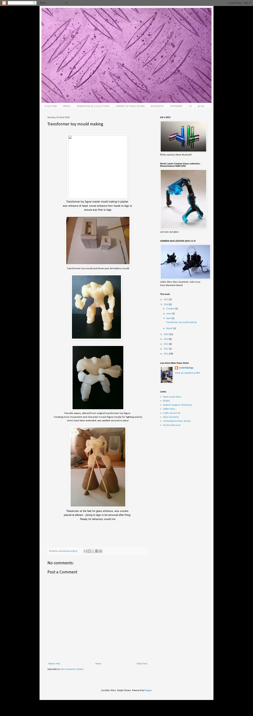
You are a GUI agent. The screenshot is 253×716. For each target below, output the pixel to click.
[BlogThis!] (89, 551)
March (169, 328)
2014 (166, 339)
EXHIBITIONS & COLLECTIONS (93, 106)
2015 (166, 334)
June (169, 314)
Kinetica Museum (172, 425)
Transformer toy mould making (181, 322)
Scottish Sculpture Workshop (177, 405)
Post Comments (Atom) (72, 669)
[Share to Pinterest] (101, 551)
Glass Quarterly (171, 417)
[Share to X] (93, 551)
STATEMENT (176, 106)
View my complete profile (187, 373)
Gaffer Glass (169, 409)
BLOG (201, 106)
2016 (166, 304)
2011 (166, 354)
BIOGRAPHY (157, 106)
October (170, 309)
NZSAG (166, 401)
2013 (166, 344)
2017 (166, 299)
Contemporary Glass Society (177, 421)
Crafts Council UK (171, 413)
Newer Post (54, 664)
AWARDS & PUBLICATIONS (130, 106)
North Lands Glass (172, 397)
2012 (166, 349)
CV (190, 106)
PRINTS (67, 106)
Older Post (142, 664)
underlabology (186, 368)
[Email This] (86, 551)
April (169, 318)
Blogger (148, 690)
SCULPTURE (50, 106)
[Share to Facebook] (97, 551)
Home (98, 664)
